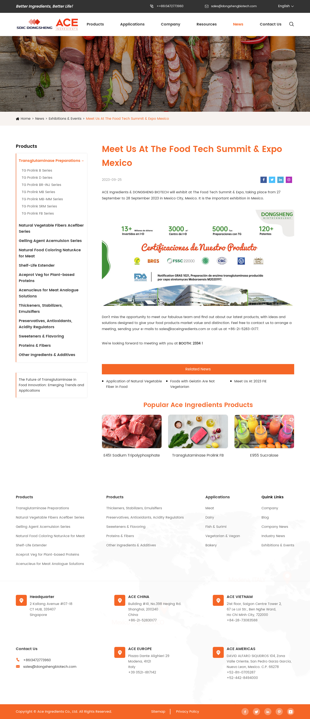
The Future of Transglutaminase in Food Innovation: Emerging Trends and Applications (51, 385)
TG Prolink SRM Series (39, 206)
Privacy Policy (187, 711)
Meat (209, 508)
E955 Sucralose (264, 455)
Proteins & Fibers (35, 346)
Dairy (209, 517)
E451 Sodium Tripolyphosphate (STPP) (132, 455)
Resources (207, 24)
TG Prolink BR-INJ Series (41, 185)
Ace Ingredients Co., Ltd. (57, 711)
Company (170, 24)
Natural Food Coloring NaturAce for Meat (50, 253)
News (238, 24)
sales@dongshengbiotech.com (234, 6)
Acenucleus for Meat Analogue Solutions (48, 293)
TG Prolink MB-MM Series (42, 199)
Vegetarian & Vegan (222, 536)
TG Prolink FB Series (38, 213)
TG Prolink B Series (37, 170)
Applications (132, 24)
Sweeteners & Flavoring (41, 336)
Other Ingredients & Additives (47, 355)
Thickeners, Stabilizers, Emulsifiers (41, 308)
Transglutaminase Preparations (49, 161)
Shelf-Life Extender (37, 265)
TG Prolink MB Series (38, 192)
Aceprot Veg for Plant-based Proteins (46, 278)
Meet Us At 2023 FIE (250, 381)
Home (26, 118)
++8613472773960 (170, 6)
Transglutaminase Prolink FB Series (198, 455)
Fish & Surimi (215, 527)
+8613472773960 (37, 660)
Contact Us (271, 24)
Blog (265, 517)
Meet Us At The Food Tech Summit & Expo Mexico (127, 118)
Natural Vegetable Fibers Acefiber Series (51, 228)
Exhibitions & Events (65, 118)
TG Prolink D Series (37, 177)
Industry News (273, 536)
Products (95, 24)
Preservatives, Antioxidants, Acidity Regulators (45, 324)
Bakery (211, 545)
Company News (274, 527)
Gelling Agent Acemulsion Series (50, 241)
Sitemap (158, 711)
